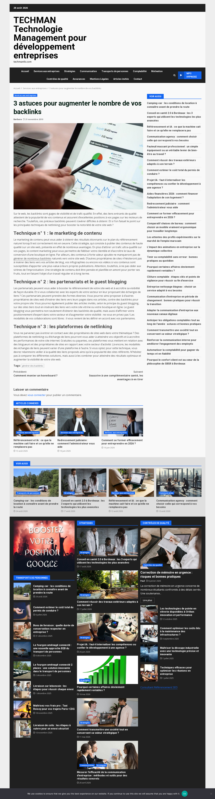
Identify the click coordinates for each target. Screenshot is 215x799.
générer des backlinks (32, 365)
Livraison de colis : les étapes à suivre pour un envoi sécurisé (22, 729)
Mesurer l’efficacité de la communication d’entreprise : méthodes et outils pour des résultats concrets (107, 755)
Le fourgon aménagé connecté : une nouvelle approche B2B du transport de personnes (22, 650)
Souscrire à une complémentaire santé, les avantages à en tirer (116, 375)
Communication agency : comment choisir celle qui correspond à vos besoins (178, 482)
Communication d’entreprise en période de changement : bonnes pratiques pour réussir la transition (173, 300)
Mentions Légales (99, 79)
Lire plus (147, 600)
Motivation (157, 71)
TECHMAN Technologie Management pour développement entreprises (50, 38)
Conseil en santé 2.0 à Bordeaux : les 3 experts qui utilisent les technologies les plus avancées (174, 116)
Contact (138, 79)
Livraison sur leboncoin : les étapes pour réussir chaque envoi (22, 689)
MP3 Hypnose (192, 75)
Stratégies (69, 71)
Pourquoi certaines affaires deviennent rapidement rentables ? (107, 670)
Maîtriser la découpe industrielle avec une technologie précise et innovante (149, 653)
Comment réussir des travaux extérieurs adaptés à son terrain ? (107, 584)
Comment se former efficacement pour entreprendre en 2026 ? (122, 422)
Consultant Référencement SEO (159, 687)
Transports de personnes (115, 71)
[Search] (174, 75)
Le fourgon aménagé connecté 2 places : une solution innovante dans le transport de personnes (22, 670)
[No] (211, 793)
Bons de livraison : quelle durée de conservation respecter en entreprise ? (22, 630)
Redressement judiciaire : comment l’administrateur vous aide (78, 422)
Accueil (25, 71)
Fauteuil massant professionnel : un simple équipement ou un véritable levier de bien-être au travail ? (172, 150)
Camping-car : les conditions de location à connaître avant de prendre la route (36, 482)
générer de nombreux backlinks (32, 258)
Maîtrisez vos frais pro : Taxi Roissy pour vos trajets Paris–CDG (22, 709)
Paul (142, 581)
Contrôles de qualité (57, 79)
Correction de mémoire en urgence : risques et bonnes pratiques (170, 548)
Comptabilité (140, 71)
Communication (88, 71)
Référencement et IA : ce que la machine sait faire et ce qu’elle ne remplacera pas (34, 422)
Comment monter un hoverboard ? (35, 373)
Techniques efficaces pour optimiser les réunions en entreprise (149, 672)
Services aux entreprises (46, 71)
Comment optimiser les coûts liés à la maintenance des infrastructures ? (149, 633)
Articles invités (121, 79)
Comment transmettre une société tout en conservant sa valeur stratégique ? (107, 712)
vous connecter (37, 395)
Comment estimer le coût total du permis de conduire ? (22, 611)
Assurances (79, 79)
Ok (184, 793)
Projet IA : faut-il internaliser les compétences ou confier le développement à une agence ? (174, 183)
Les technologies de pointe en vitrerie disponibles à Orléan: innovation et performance (149, 613)
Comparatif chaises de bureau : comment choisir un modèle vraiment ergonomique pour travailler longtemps (171, 227)
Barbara (18, 119)
